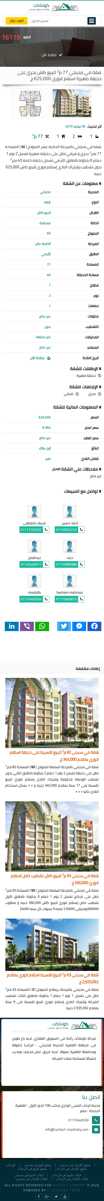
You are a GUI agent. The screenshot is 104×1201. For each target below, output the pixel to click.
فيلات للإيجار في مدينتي (31, 1179)
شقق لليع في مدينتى (37, 1165)
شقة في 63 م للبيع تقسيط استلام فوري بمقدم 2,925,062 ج (53, 978)
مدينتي (44, 1045)
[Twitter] (64, 626)
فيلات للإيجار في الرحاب (72, 1179)
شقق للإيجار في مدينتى (74, 1165)
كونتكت (11, 1165)
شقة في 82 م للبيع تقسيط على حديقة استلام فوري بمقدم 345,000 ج (54, 756)
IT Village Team (64, 1190)
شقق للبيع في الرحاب (32, 1169)
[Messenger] (79, 626)
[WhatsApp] (42, 626)
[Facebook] (94, 626)
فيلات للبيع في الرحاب (66, 1175)
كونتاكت (80, 1038)
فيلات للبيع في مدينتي (29, 1175)
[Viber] (27, 626)
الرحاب (29, 1045)
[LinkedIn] (11, 626)
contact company (69, 1185)
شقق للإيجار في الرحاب (71, 1169)
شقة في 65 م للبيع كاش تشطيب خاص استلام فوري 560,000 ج (55, 879)
